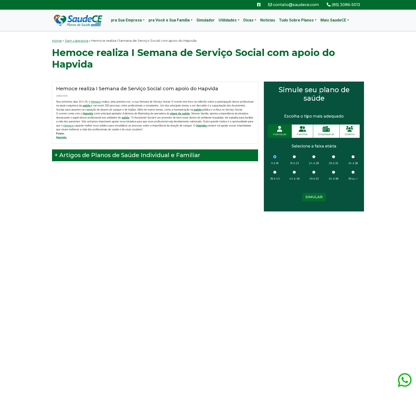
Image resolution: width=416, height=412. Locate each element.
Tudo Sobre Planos (296, 20)
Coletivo (350, 134)
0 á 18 (274, 163)
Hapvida (88, 113)
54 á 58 (333, 178)
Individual (279, 134)
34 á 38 (353, 163)
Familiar (302, 134)
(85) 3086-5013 (345, 4)
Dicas (248, 20)
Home (57, 40)
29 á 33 (333, 163)
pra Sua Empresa (126, 20)
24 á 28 (314, 163)
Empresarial (326, 134)
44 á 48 (294, 178)
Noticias (267, 20)
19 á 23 (294, 163)
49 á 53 (313, 178)
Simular (314, 197)
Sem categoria (76, 40)
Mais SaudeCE (333, 20)
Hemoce (96, 101)
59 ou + (353, 178)
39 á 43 (275, 178)
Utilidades (228, 20)
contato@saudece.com (295, 4)
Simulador (205, 20)
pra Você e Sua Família (169, 20)
